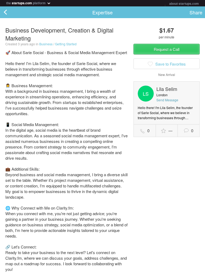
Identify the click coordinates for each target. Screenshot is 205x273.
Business (46, 44)
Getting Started (66, 44)
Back (10, 12)
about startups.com (184, 3)
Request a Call (166, 49)
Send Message (167, 100)
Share (196, 12)
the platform (26, 3)
